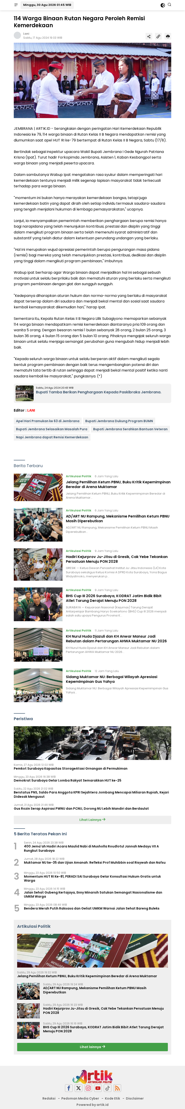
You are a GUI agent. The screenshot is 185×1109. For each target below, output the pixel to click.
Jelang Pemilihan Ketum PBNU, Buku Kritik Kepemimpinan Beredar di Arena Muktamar (118, 484)
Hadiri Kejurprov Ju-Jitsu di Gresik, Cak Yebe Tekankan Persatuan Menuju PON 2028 (117, 559)
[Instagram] (88, 1088)
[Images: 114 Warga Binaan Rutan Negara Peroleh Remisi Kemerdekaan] (92, 80)
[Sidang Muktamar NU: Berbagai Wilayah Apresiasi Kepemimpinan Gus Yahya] (38, 685)
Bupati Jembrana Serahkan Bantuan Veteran (130, 429)
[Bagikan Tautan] (149, 36)
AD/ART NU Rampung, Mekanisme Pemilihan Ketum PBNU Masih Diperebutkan (117, 519)
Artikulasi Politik (78, 476)
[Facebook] (69, 1088)
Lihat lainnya (91, 1047)
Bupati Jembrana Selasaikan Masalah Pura (51, 429)
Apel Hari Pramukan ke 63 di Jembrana (47, 421)
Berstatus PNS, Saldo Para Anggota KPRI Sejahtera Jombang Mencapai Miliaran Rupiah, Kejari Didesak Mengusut (91, 794)
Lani (26, 34)
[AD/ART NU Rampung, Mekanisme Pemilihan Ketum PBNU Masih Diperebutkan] (38, 525)
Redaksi (49, 1098)
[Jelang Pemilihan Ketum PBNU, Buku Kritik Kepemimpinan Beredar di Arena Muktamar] (38, 487)
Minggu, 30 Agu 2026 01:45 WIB (47, 5)
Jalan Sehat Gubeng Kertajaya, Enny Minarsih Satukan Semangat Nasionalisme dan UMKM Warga (93, 894)
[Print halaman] (167, 36)
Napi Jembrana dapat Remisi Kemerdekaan (52, 437)
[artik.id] (92, 1076)
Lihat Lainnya (90, 820)
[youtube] (98, 1088)
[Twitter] (78, 1088)
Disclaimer (135, 1098)
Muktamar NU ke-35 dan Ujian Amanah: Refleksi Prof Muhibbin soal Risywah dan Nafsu (95, 862)
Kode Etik (112, 1098)
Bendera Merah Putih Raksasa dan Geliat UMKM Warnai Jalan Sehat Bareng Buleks (92, 908)
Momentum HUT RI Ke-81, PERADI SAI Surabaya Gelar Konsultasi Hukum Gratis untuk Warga (92, 878)
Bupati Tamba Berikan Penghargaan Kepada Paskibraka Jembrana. (98, 392)
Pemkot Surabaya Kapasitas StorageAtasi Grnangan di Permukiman (70, 768)
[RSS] (117, 1088)
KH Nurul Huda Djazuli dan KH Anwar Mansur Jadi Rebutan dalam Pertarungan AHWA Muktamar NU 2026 (116, 639)
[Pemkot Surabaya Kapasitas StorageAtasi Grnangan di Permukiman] (92, 743)
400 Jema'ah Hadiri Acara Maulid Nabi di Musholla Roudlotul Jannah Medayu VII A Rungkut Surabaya (91, 848)
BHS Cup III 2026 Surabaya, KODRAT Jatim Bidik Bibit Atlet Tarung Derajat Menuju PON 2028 (114, 598)
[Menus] (16, 5)
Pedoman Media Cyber (80, 1098)
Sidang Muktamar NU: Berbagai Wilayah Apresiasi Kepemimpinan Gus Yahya (111, 679)
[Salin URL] (158, 36)
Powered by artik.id (92, 1104)
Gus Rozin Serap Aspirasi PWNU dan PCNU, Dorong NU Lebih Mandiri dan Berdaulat (81, 809)
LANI (31, 410)
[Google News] (107, 1088)
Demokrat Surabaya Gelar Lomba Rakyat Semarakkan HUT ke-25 (67, 780)
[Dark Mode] (162, 5)
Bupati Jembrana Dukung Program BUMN (119, 421)
